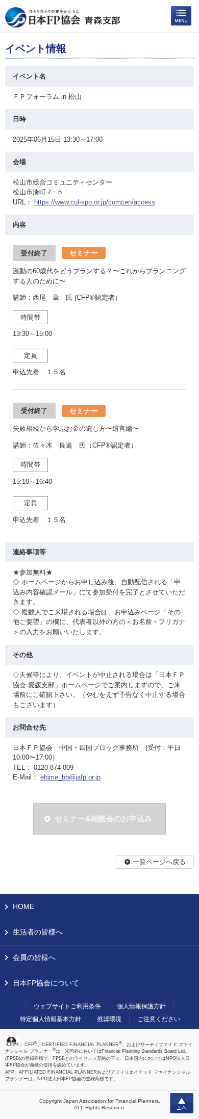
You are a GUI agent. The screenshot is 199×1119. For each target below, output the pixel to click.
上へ (181, 1103)
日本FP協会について (46, 983)
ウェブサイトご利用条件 (67, 1006)
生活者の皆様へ (38, 932)
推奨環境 (109, 1019)
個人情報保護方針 (141, 1006)
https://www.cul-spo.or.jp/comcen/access (94, 202)
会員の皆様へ (34, 957)
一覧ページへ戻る (159, 862)
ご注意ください (158, 1019)
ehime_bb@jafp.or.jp (70, 777)
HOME (23, 906)
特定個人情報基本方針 (50, 1019)
